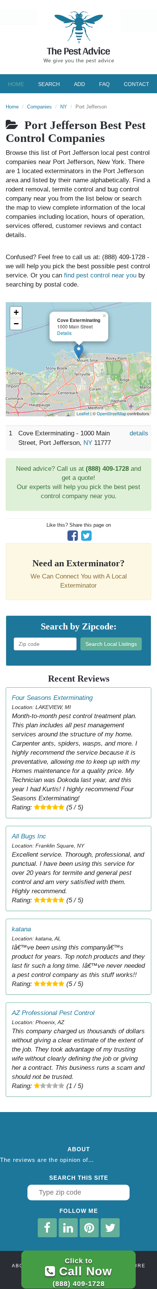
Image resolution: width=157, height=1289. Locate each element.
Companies (39, 107)
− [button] (16, 323)
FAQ (104, 84)
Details (64, 333)
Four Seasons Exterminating (52, 697)
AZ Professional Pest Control (53, 1013)
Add (79, 84)
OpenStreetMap (111, 413)
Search (49, 84)
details (139, 433)
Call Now (82, 1272)
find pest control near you (100, 275)
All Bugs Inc (29, 836)
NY (63, 107)
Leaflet (83, 413)
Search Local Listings (111, 644)
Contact (136, 84)
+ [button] (16, 312)
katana (21, 929)
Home (16, 84)
